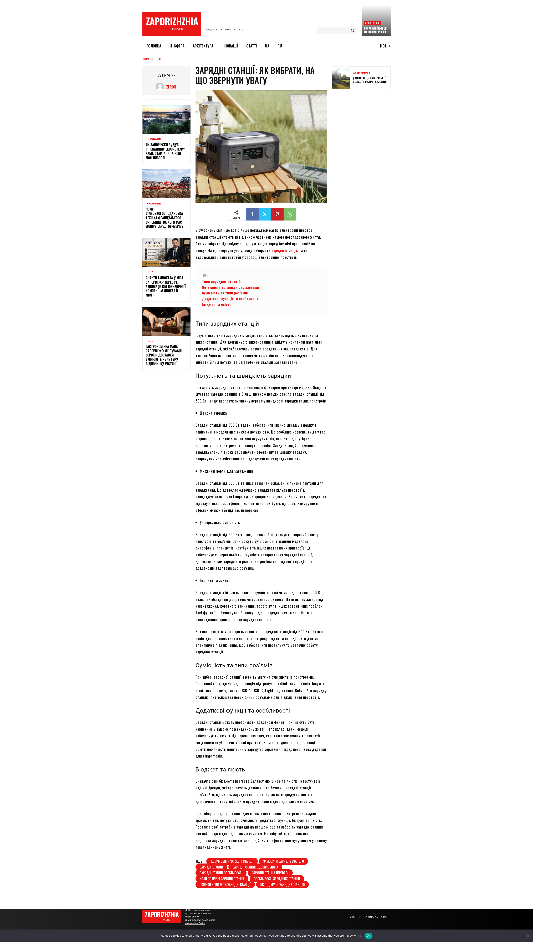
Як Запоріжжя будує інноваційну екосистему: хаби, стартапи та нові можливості (165, 151)
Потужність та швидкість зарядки (230, 287)
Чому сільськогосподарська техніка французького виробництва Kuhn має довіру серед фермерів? (164, 218)
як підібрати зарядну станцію (282, 884)
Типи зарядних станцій (221, 281)
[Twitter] (265, 214)
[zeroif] (161, 87)
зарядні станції (284, 250)
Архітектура (372, 23)
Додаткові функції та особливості (230, 298)
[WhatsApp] (290, 214)
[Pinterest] (277, 214)
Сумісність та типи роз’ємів (225, 292)
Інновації (153, 139)
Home (146, 59)
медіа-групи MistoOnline (200, 921)
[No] (528, 936)
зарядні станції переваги (270, 872)
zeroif (171, 87)
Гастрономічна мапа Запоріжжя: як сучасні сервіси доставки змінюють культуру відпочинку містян (164, 355)
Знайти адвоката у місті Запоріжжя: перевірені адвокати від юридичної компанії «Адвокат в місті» (166, 286)
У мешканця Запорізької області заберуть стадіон (370, 80)
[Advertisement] (363, 122)
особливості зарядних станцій (277, 878)
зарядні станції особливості (221, 872)
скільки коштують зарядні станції (225, 884)
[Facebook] (252, 214)
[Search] (353, 30)
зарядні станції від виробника (255, 867)
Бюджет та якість (217, 304)
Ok (368, 935)
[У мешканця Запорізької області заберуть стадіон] (341, 77)
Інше (159, 59)
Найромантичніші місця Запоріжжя (375, 30)
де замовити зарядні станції (232, 861)
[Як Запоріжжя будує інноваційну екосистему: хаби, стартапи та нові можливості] (166, 119)
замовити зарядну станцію (283, 861)
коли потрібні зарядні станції (222, 878)
